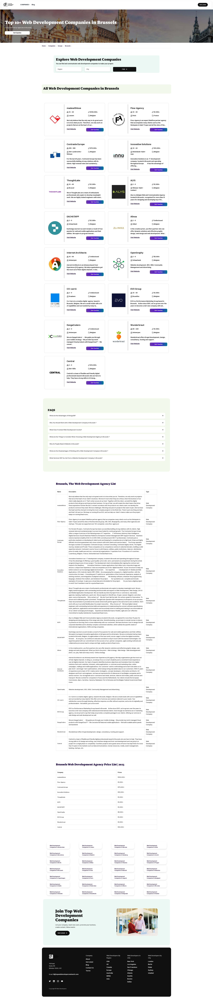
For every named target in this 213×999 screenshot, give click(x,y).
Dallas (129, 982)
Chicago (130, 970)
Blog (33, 5)
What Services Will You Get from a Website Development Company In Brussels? (76, 458)
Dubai (150, 967)
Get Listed (89, 962)
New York (130, 961)
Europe (108, 970)
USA (107, 961)
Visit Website (71, 129)
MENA (108, 976)
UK (107, 964)
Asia (107, 979)
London (150, 961)
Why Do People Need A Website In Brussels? (64, 444)
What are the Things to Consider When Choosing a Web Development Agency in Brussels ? (80, 437)
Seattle (129, 976)
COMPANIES (24, 5)
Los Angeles (131, 964)
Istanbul (151, 973)
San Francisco (132, 967)
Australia (109, 973)
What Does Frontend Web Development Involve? (66, 430)
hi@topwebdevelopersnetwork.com (66, 974)
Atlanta (129, 973)
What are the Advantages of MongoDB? (63, 415)
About (88, 959)
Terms (88, 971)
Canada (109, 967)
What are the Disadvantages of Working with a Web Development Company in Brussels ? (79, 451)
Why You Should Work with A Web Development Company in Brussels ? (73, 422)
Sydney (150, 970)
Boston (129, 979)
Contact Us (90, 968)
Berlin (150, 964)
